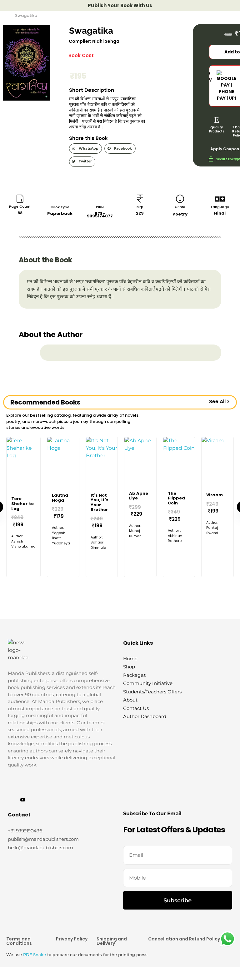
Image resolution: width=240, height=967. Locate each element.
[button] (85, 148)
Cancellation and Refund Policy (184, 939)
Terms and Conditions (19, 941)
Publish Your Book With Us (120, 5)
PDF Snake (34, 954)
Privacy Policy (72, 939)
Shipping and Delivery (112, 941)
